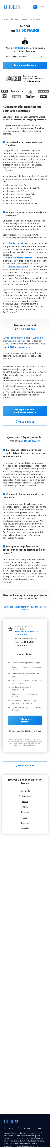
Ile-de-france (35, 19)
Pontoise (25, 823)
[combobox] (25, 56)
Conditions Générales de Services (24, 745)
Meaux (25, 801)
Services (14, 19)
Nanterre (25, 812)
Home (5, 19)
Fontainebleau (25, 796)
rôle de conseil (15, 243)
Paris (25, 817)
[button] (42, 7)
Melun (25, 807)
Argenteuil (25, 791)
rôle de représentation (20, 257)
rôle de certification (18, 266)
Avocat (24, 19)
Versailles (25, 828)
